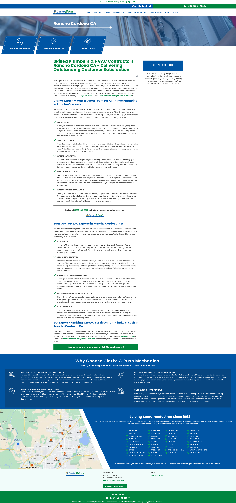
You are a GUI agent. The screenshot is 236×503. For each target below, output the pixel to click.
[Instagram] (114, 498)
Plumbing (97, 12)
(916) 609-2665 (85, 96)
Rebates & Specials (155, 12)
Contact (175, 12)
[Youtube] (125, 498)
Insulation (116, 12)
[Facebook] (107, 498)
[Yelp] (111, 498)
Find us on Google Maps (113, 480)
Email (148, 76)
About (167, 12)
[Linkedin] (122, 498)
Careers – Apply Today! (115, 486)
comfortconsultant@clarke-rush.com (116, 96)
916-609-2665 (157, 475)
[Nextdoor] (118, 498)
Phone (166, 76)
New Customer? (170, 83)
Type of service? (152, 83)
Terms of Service (168, 122)
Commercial (141, 12)
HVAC (89, 12)
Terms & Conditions (156, 502)
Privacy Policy (152, 122)
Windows (107, 12)
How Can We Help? (153, 90)
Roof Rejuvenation (129, 12)
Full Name (150, 69)
